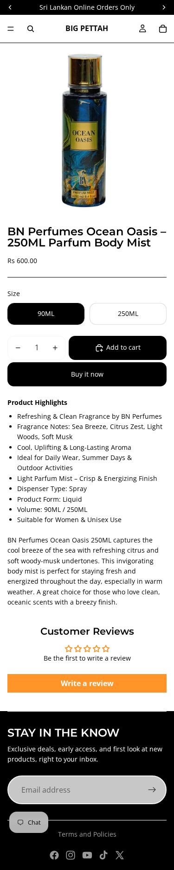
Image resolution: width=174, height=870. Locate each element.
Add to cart (123, 347)
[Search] (30, 29)
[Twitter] (119, 855)
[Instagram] (70, 855)
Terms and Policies (87, 834)
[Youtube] (87, 855)
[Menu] (10, 28)
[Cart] (163, 29)
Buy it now (87, 374)
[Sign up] (152, 790)
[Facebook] (54, 855)
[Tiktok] (103, 855)
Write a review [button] (87, 683)
